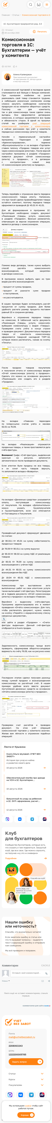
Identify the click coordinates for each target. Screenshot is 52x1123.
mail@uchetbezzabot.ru (22, 1037)
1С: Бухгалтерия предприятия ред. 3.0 (22, 24)
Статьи (15, 15)
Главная (6, 15)
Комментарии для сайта (36, 1006)
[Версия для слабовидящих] (38, 4)
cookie (28, 1105)
